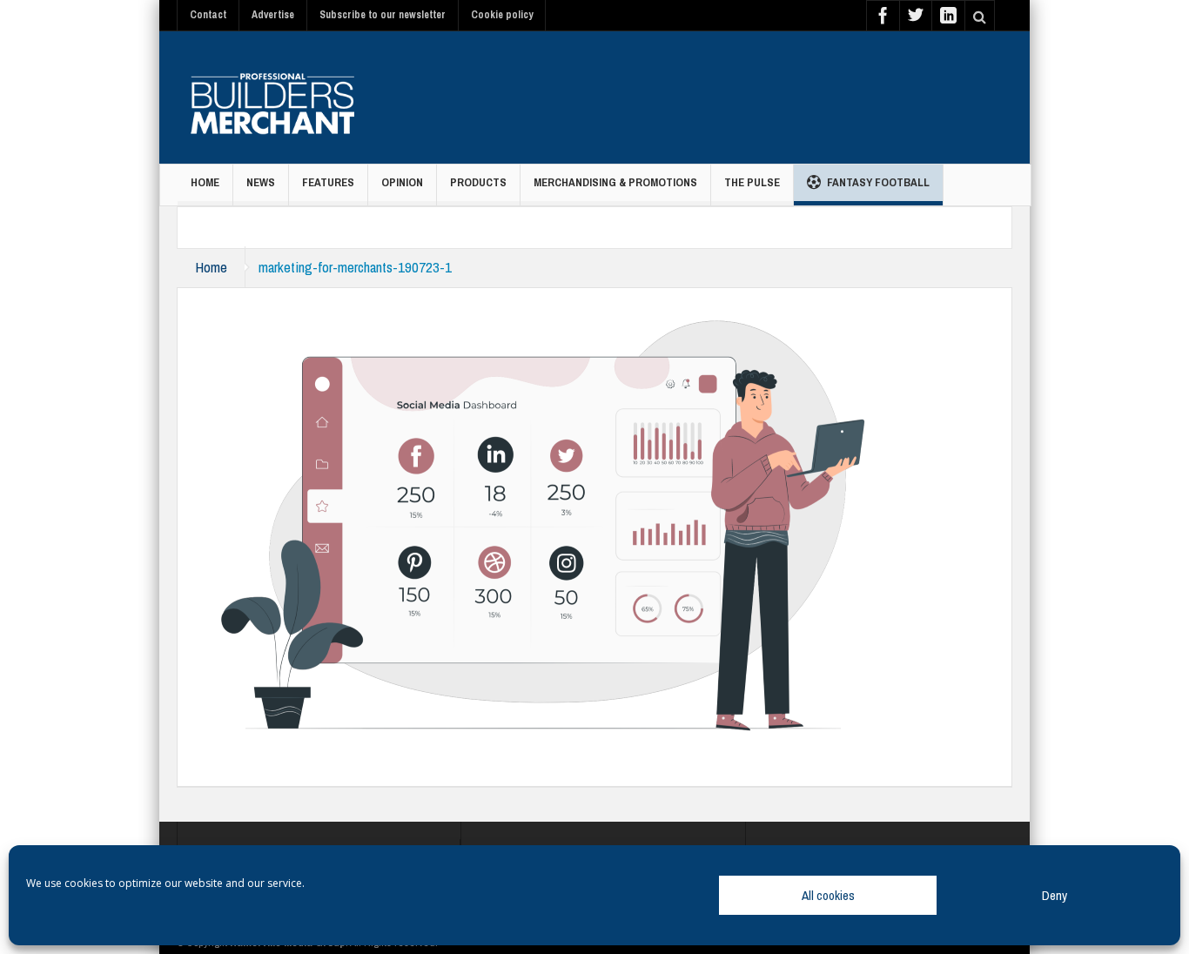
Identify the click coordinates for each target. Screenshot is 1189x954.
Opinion (402, 182)
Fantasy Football (878, 182)
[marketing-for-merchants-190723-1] (543, 519)
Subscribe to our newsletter (382, 15)
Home (205, 182)
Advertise (273, 15)
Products (478, 182)
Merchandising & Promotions (615, 182)
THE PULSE (752, 182)
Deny (1054, 895)
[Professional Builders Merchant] (272, 97)
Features (328, 182)
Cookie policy (502, 15)
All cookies (828, 895)
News (260, 182)
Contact (208, 15)
